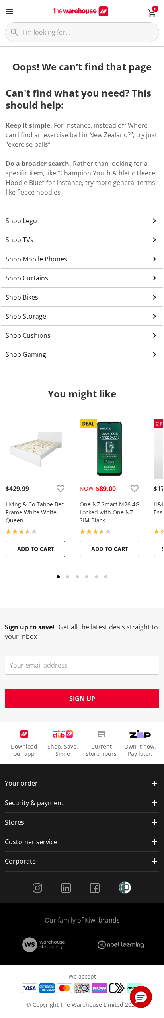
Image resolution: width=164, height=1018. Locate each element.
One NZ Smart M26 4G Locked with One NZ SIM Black (109, 512)
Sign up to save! (30, 627)
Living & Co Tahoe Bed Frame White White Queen (35, 512)
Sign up (82, 698)
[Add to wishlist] (60, 488)
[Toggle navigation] (9, 11)
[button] (141, 997)
